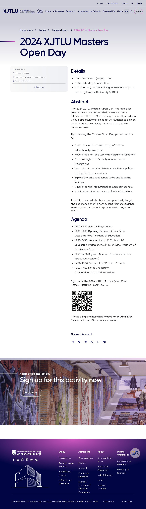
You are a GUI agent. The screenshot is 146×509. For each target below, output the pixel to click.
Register (40, 87)
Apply (138, 11)
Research (70, 11)
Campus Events (60, 30)
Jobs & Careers (105, 475)
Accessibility (127, 501)
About (120, 11)
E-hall (139, 3)
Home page (26, 30)
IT (132, 3)
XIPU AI (100, 3)
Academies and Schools (89, 11)
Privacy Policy (108, 501)
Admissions (58, 11)
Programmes (65, 458)
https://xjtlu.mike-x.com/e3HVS (90, 284)
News (100, 480)
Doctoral (82, 468)
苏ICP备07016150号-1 (66, 501)
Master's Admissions (23, 81)
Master (81, 463)
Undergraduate (85, 458)
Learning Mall (112, 3)
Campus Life (109, 11)
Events (42, 30)
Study (48, 11)
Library (124, 3)
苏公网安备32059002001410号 (86, 501)
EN (126, 11)
